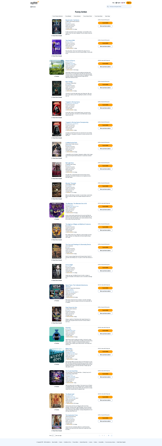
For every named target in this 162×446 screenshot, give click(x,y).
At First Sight (69, 265)
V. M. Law (68, 310)
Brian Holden (72, 352)
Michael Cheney (70, 375)
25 (108, 435)
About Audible (54, 442)
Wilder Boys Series (71, 354)
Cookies (95, 442)
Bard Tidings (69, 82)
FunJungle (70, 331)
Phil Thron (72, 290)
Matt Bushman (69, 103)
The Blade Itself (70, 394)
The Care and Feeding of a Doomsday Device (78, 244)
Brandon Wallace (70, 351)
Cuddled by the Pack (71, 142)
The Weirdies (70, 207)
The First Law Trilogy (72, 398)
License (90, 442)
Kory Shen (69, 22)
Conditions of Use (67, 442)
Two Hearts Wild (70, 40)
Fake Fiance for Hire (71, 307)
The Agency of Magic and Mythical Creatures (78, 224)
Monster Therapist (71, 183)
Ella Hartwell (69, 145)
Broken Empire (71, 64)
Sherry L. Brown (70, 41)
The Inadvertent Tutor (72, 415)
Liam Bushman (75, 103)
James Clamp (72, 63)
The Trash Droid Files (72, 371)
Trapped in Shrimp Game (73, 102)
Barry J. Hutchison (70, 289)
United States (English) (121, 442)
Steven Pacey (72, 396)
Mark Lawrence (70, 62)
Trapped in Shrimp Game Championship (77, 122)
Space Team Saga (71, 292)
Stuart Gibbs (69, 329)
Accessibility (101, 442)
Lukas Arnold (72, 376)
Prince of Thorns (70, 61)
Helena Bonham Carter (74, 206)
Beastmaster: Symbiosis (72, 20)
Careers (60, 442)
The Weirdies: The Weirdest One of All (76, 203)
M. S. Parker (69, 266)
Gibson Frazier (72, 330)
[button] (57, 16)
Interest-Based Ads (83, 442)
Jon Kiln (68, 247)
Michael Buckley (70, 205)
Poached (68, 328)
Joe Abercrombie (70, 395)
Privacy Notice (75, 442)
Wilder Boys (69, 349)
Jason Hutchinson (70, 417)
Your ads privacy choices (110, 442)
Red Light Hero (70, 163)
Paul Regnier (69, 84)
